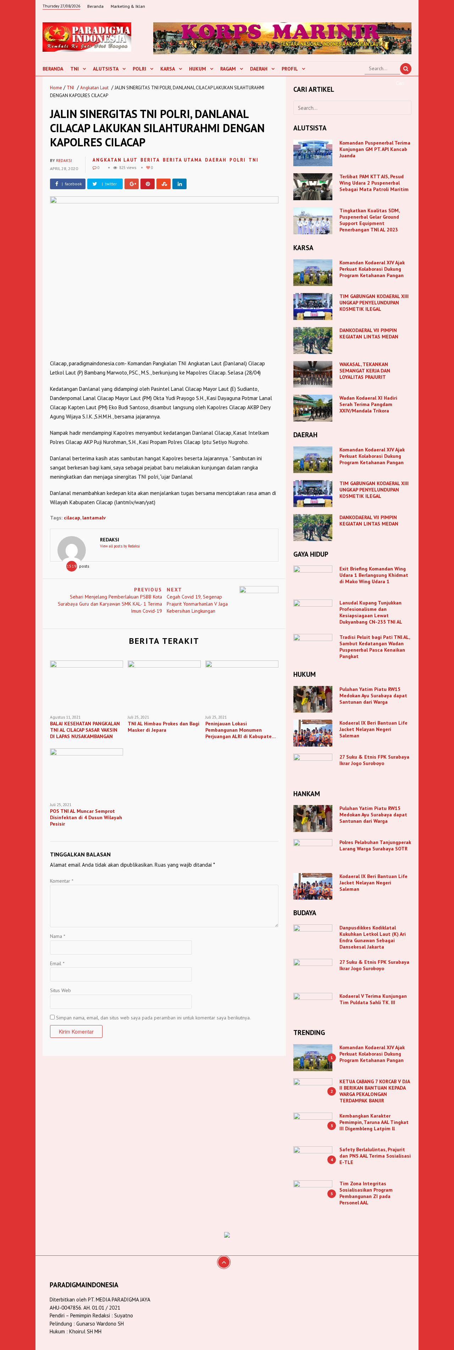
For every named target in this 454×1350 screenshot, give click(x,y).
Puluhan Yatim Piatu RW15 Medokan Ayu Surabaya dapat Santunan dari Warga (373, 695)
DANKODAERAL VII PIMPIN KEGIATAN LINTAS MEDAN (369, 333)
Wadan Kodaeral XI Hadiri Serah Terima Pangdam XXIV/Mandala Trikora (368, 404)
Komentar (61, 881)
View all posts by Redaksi (120, 546)
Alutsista (105, 69)
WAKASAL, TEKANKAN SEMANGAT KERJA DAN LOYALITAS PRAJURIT (364, 370)
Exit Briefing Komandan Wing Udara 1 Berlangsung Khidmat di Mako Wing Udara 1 (373, 575)
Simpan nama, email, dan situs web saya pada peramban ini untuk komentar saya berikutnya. (153, 1017)
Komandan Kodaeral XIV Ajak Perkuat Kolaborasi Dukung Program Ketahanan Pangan (372, 269)
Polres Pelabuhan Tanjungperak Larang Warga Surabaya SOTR (375, 845)
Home (56, 88)
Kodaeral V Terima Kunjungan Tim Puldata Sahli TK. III (373, 999)
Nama (57, 936)
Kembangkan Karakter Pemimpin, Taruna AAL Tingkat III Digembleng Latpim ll (374, 1122)
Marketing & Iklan (128, 6)
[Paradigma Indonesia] (87, 36)
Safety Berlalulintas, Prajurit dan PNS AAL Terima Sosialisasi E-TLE (375, 1155)
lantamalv (94, 517)
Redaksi (64, 160)
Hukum (197, 69)
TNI (74, 69)
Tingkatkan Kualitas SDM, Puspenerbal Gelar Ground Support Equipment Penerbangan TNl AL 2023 (369, 220)
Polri (139, 69)
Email (57, 963)
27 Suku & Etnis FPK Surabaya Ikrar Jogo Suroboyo (374, 760)
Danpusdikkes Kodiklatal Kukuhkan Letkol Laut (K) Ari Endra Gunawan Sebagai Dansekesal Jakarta (372, 937)
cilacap (72, 517)
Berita (150, 160)
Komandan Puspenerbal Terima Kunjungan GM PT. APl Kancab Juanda (374, 149)
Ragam (228, 69)
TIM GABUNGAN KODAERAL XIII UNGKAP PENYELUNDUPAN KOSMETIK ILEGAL (374, 302)
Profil (290, 69)
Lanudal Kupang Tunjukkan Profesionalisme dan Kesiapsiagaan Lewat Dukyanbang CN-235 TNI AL (370, 612)
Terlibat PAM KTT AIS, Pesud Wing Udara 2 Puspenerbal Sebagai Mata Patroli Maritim (374, 182)
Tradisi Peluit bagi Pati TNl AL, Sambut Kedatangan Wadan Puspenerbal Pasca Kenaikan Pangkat (374, 646)
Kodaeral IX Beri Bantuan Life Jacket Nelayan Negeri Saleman (373, 729)
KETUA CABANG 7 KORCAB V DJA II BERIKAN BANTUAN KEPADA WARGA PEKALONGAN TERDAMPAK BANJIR (374, 1091)
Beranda (95, 6)
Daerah (258, 69)
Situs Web (60, 990)
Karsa (167, 69)
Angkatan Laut (94, 88)
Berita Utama (182, 160)
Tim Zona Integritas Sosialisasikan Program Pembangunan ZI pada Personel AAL (366, 1193)
